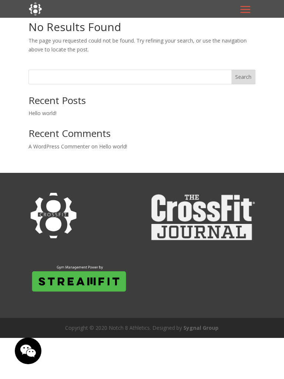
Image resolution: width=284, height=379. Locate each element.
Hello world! (42, 113)
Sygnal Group (201, 327)
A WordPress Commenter (59, 146)
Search (243, 76)
